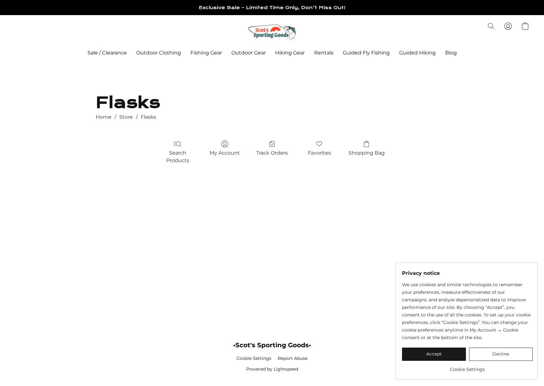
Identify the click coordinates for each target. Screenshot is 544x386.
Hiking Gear (290, 53)
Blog (451, 53)
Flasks (148, 117)
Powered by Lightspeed (272, 369)
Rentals (323, 53)
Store (126, 117)
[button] (272, 32)
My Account (225, 153)
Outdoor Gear (248, 53)
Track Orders (272, 153)
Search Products (177, 156)
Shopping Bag (366, 153)
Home (103, 117)
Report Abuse (293, 358)
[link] (467, 367)
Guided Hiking (417, 53)
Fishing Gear (206, 53)
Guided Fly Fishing (366, 53)
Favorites (319, 153)
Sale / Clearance (107, 53)
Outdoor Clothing (158, 53)
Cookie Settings (253, 358)
